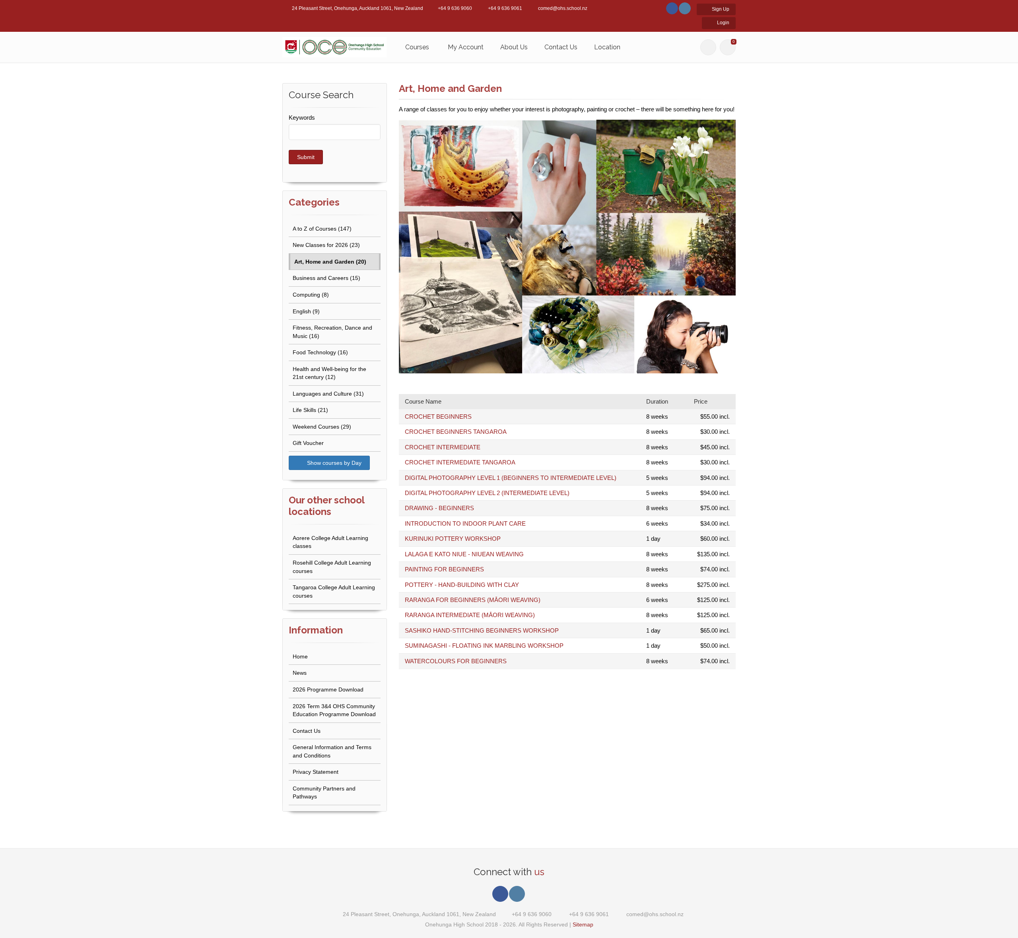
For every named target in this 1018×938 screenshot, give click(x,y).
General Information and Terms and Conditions (332, 751)
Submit (306, 157)
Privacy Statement (315, 772)
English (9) (306, 311)
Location (607, 47)
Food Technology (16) (320, 352)
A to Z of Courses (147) (322, 228)
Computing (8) (311, 294)
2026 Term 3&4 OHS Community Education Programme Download (334, 710)
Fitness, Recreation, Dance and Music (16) (332, 331)
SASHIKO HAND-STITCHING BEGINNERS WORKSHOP (482, 630)
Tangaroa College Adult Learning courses (334, 591)
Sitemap (583, 924)
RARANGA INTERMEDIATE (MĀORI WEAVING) (470, 615)
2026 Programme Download (328, 689)
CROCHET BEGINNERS (438, 416)
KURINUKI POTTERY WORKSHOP (453, 538)
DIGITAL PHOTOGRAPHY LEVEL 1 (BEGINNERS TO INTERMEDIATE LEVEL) (510, 477)
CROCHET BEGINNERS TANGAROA (456, 431)
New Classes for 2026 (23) (326, 245)
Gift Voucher (308, 443)
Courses (417, 47)
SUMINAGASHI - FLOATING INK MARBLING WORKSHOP (484, 645)
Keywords (302, 117)
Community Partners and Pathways (324, 792)
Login (722, 22)
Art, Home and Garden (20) (330, 261)
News (300, 673)
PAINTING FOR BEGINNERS (444, 569)
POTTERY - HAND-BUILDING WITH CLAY (462, 584)
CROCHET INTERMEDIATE (442, 447)
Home (300, 656)
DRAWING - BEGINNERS (439, 508)
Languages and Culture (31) (328, 393)
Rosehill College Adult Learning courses (332, 566)
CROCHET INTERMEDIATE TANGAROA (460, 462)
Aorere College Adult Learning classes (330, 542)
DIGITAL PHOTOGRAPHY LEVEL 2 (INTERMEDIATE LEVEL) (487, 492)
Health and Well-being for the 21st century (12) (329, 373)
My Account (466, 47)
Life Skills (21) (310, 410)
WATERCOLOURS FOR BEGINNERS (456, 661)
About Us (514, 47)
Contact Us (560, 47)
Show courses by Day (333, 463)
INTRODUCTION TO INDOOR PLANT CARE (465, 523)
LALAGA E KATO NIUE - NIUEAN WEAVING (464, 554)
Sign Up (720, 9)
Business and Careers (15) (326, 278)
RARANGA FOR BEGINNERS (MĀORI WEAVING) (472, 599)
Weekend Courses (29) (322, 426)
